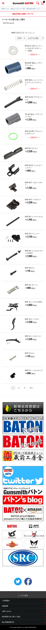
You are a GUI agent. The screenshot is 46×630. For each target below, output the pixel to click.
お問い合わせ (6, 611)
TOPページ (5, 9)
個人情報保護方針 (8, 622)
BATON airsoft (8, 23)
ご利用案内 (6, 601)
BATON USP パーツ (33, 9)
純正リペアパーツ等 (18, 9)
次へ (31, 388)
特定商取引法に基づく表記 (11, 617)
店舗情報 (5, 606)
